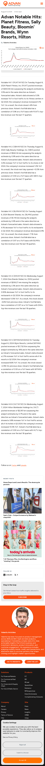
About (3, 706)
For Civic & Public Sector (9, 689)
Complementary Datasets (34, 697)
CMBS (27, 715)
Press (26, 706)
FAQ (2, 718)
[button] (41, 3)
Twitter (14, 465)
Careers (3, 709)
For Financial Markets (8, 676)
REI (26, 679)
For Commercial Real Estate (8, 680)
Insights (27, 712)
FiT (26, 676)
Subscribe (22, 597)
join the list (32, 662)
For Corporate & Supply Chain (9, 685)
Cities (27, 718)
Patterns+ (28, 688)
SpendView (29, 685)
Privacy (3, 712)
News (27, 709)
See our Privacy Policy (10, 737)
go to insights (13, 662)
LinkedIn (23, 465)
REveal (27, 682)
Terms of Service (7, 715)
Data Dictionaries (31, 694)
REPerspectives (30, 691)
